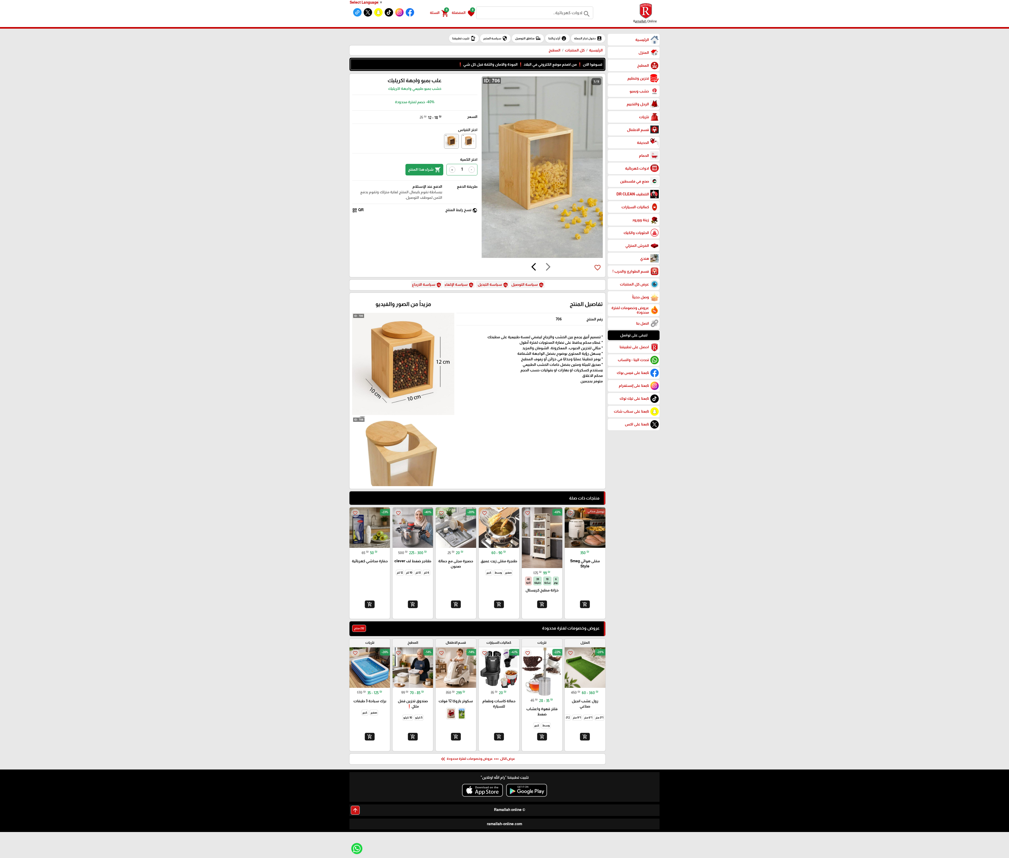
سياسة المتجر (495, 38)
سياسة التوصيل (527, 285)
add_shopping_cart (585, 604)
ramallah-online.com (504, 824)
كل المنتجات (575, 50)
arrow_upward (355, 810)
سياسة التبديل (492, 285)
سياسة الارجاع (426, 285)
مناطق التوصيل (528, 38)
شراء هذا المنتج (424, 170)
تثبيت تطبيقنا (464, 38)
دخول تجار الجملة (588, 38)
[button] (463, 12)
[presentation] (548, 267)
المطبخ (554, 50)
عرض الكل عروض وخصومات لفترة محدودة (477, 759)
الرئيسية (596, 50)
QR (358, 210)
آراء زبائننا (557, 38)
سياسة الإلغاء (459, 285)
